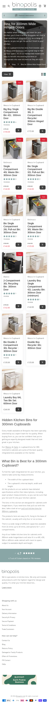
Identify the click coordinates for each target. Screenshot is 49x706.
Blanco (8, 447)
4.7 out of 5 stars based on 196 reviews (24, 558)
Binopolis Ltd (20, 696)
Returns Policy (7, 648)
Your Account (6, 609)
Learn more (7, 587)
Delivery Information (9, 613)
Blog (3, 644)
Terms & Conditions (9, 625)
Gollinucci (20, 50)
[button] (9, 122)
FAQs (4, 664)
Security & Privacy (8, 617)
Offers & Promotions (9, 656)
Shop (14, 64)
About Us (5, 605)
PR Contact (6, 660)
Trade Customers (8, 629)
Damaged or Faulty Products (12, 652)
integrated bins (24, 38)
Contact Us (6, 640)
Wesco (9, 50)
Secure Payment (8, 621)
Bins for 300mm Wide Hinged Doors (33, 64)
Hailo (16, 447)
